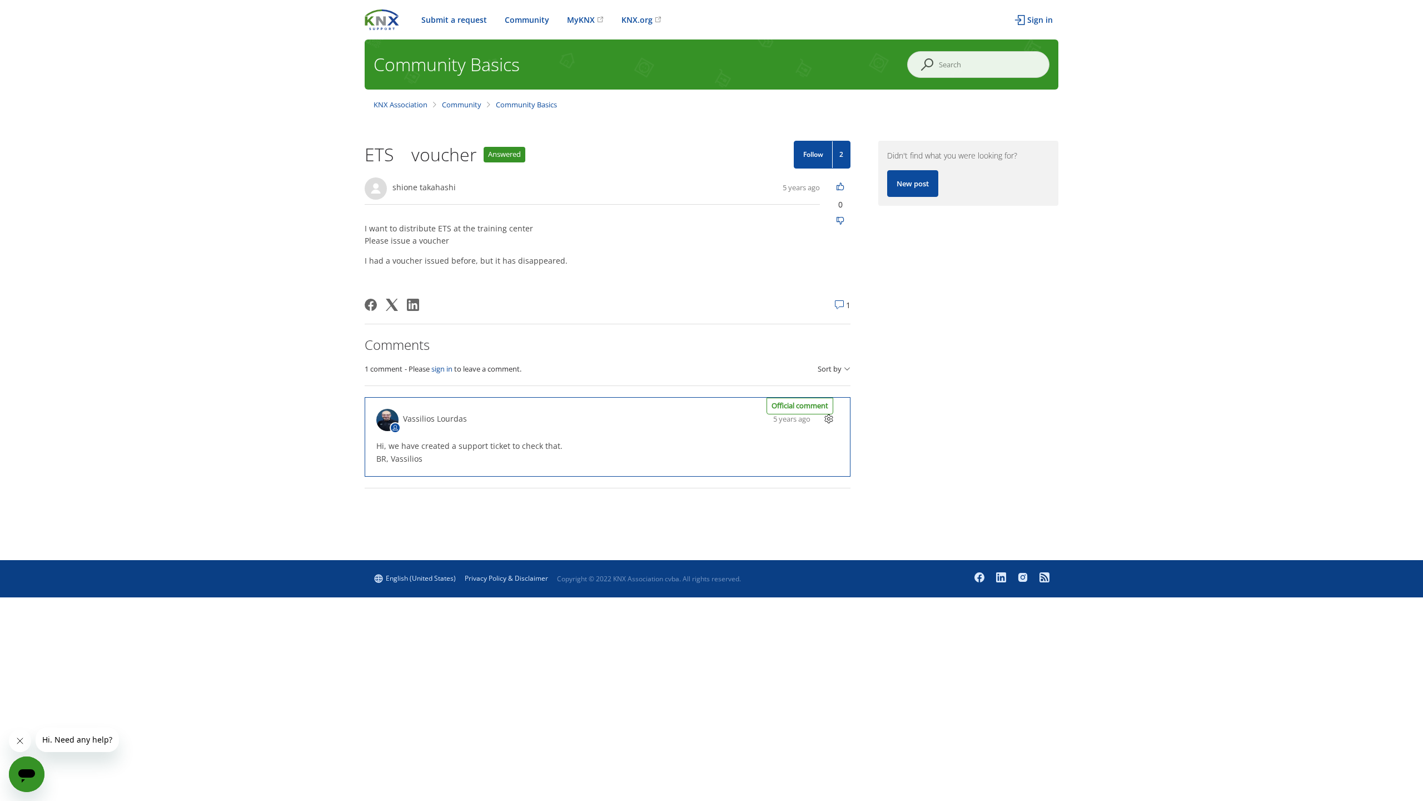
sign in (441, 369)
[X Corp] (392, 305)
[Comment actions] (829, 418)
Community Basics (526, 105)
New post (913, 184)
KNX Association (400, 105)
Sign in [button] (1040, 19)
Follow (813, 154)
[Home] (382, 18)
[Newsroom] (1044, 578)
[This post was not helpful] (840, 221)
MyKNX (581, 19)
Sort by (830, 369)
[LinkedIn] (413, 305)
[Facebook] (371, 305)
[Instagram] (1024, 578)
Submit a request (454, 19)
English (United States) (421, 578)
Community (527, 19)
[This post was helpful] (840, 187)
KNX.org (637, 19)
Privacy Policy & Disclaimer (506, 578)
